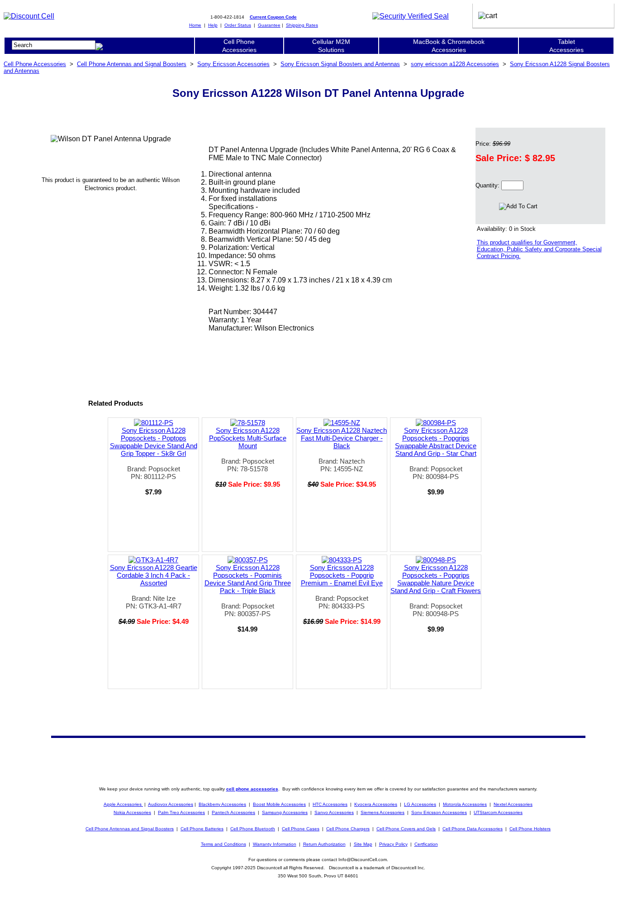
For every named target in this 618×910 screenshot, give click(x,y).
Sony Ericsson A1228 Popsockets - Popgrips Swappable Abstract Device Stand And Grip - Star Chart (435, 441)
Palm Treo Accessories (181, 812)
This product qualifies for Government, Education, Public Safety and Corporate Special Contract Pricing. (539, 249)
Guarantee (269, 25)
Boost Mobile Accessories (279, 804)
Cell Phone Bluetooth (252, 828)
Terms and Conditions (223, 844)
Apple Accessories (123, 804)
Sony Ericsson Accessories (233, 64)
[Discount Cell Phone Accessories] (29, 16)
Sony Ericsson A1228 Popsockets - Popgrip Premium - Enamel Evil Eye (342, 575)
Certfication (426, 844)
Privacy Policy (393, 844)
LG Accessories (420, 804)
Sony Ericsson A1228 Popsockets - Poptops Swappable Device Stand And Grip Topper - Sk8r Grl (153, 441)
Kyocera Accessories (375, 804)
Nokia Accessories (132, 812)
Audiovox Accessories (170, 804)
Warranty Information (274, 844)
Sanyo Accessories (334, 812)
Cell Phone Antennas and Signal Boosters (131, 64)
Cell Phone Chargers (348, 828)
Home (195, 25)
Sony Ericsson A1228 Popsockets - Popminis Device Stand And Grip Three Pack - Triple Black (247, 579)
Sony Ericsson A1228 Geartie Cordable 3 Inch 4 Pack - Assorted (153, 575)
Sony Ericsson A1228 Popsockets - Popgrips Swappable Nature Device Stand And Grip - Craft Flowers (435, 579)
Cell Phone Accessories (35, 64)
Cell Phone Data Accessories (472, 828)
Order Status (237, 25)
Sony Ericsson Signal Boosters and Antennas (340, 64)
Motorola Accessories (465, 804)
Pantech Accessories (233, 812)
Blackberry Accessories (222, 804)
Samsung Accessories (285, 812)
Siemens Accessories (382, 812)
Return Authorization (324, 844)
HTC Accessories (330, 804)
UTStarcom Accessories (498, 812)
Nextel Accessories (513, 804)
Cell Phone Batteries (202, 828)
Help (213, 25)
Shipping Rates (302, 25)
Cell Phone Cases (300, 828)
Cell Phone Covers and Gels (406, 828)
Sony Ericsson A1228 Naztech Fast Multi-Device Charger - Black (341, 438)
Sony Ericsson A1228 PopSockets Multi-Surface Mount (247, 438)
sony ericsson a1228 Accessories (455, 64)
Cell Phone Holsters (530, 828)
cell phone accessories (252, 788)
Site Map (363, 844)
